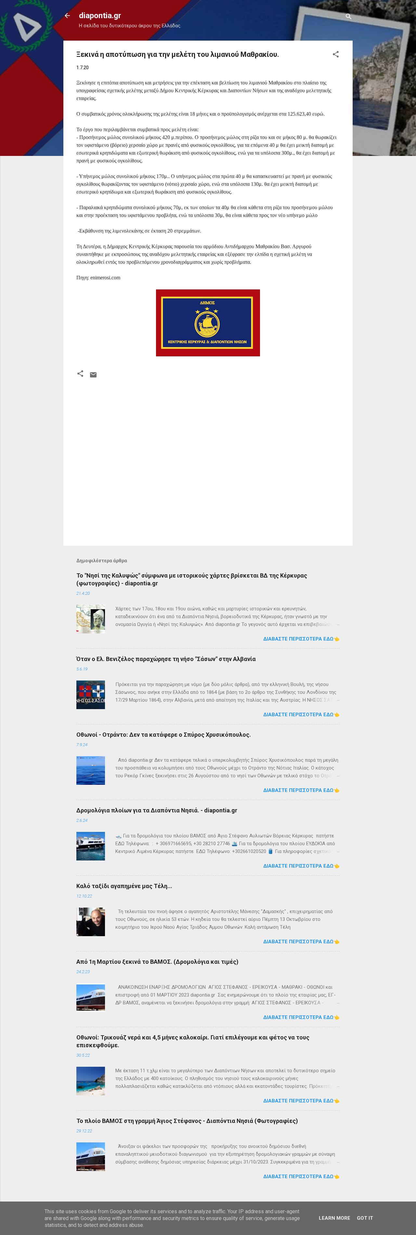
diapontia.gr (100, 15)
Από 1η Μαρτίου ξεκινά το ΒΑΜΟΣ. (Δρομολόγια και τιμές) (157, 961)
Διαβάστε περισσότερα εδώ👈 (301, 639)
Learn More (334, 1218)
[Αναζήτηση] (349, 18)
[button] (336, 55)
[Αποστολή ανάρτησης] (93, 377)
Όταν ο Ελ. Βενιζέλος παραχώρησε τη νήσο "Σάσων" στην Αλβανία (166, 659)
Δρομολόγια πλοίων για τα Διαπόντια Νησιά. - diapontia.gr (156, 810)
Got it (365, 1218)
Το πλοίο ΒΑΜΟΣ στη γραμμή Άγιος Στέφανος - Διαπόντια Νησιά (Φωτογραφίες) (187, 1120)
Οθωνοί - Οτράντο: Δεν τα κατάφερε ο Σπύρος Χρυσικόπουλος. (163, 734)
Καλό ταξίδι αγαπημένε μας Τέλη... (124, 886)
